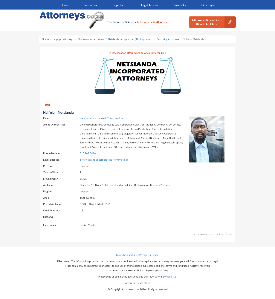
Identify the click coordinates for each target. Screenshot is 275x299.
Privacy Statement (149, 254)
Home (64, 5)
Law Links (180, 5)
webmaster (170, 276)
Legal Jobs (119, 5)
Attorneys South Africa (137, 282)
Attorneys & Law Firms (206, 21)
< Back (47, 104)
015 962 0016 (88, 153)
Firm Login (208, 5)
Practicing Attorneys (168, 39)
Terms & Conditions (126, 254)
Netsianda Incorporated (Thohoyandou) (101, 118)
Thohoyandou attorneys (90, 39)
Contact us (90, 5)
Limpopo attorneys (63, 39)
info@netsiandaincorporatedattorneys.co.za (104, 159)
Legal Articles (149, 5)
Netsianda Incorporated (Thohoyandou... (130, 39)
